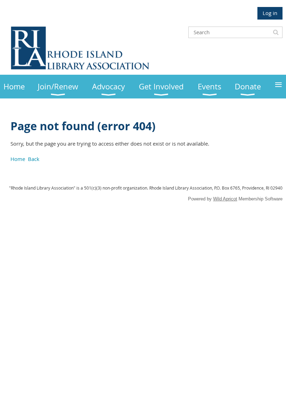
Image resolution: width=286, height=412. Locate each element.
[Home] (80, 67)
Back (33, 158)
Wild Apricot (225, 198)
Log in (270, 12)
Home (17, 158)
